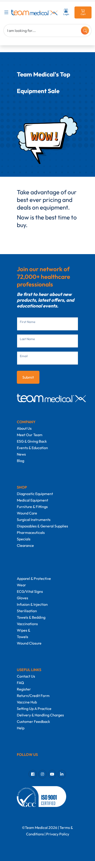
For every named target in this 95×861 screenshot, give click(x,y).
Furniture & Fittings (32, 506)
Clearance (25, 545)
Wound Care (27, 513)
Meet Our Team (29, 434)
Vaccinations (27, 623)
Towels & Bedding (31, 617)
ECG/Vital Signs (30, 591)
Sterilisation (27, 610)
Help (20, 728)
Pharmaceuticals (31, 532)
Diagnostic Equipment (35, 493)
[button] (7, 12)
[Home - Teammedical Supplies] (34, 12)
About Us (24, 428)
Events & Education (32, 447)
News (21, 454)
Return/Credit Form (33, 695)
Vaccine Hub (27, 702)
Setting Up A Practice (34, 708)
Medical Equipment (32, 500)
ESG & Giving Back (32, 441)
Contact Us (26, 676)
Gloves (22, 598)
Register (24, 689)
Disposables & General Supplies (42, 526)
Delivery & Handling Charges (40, 715)
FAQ (20, 682)
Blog (20, 460)
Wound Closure (29, 643)
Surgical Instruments (33, 519)
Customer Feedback (33, 721)
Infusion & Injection (32, 604)
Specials (23, 539)
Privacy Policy (57, 834)
